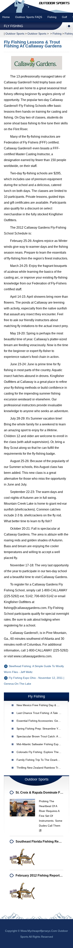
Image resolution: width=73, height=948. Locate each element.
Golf (64, 17)
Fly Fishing (13, 26)
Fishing (51, 17)
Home (6, 17)
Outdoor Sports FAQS (28, 17)
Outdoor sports (14, 33)
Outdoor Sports (36, 33)
